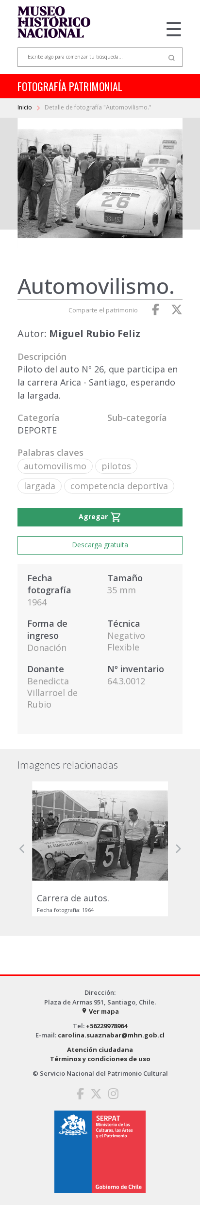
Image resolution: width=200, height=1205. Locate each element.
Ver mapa (100, 1011)
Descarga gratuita (100, 544)
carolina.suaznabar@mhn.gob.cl (111, 1035)
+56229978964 (106, 1025)
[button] (22, 848)
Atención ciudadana (100, 1049)
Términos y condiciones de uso (100, 1058)
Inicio (25, 107)
